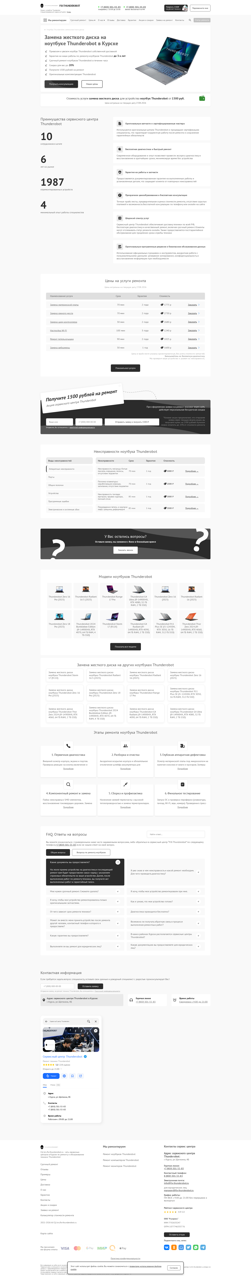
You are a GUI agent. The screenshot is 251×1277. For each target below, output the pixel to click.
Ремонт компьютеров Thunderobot (121, 1160)
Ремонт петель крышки (62, 339)
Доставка (121, 20)
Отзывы (110, 20)
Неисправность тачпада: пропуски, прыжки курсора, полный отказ (110, 496)
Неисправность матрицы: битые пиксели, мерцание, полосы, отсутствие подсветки (112, 471)
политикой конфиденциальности (82, 427)
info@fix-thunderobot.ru (176, 1183)
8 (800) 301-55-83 (173, 1175)
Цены (91, 20)
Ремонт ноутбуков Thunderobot (119, 1154)
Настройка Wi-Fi (58, 330)
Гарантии (132, 20)
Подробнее (68, 769)
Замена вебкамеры (60, 347)
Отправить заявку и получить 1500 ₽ (132, 422)
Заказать (192, 304)
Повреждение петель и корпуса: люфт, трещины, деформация (113, 508)
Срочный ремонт (78, 20)
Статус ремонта (202, 20)
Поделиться (166, 1247)
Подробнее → (192, 471)
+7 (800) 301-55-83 (111, 7)
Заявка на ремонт (164, 20)
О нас (100, 20)
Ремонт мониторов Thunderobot (119, 1166)
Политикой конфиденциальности (107, 991)
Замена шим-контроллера (63, 321)
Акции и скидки (146, 20)
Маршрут (53, 1076)
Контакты (179, 20)
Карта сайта (47, 1233)
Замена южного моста (61, 313)
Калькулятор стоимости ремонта (57, 1215)
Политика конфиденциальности (125, 1258)
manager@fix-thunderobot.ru (179, 1190)
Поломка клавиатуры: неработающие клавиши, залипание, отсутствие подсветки (113, 483)
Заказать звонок (125, 550)
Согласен (174, 1268)
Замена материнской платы (64, 304)
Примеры (45, 1174)
